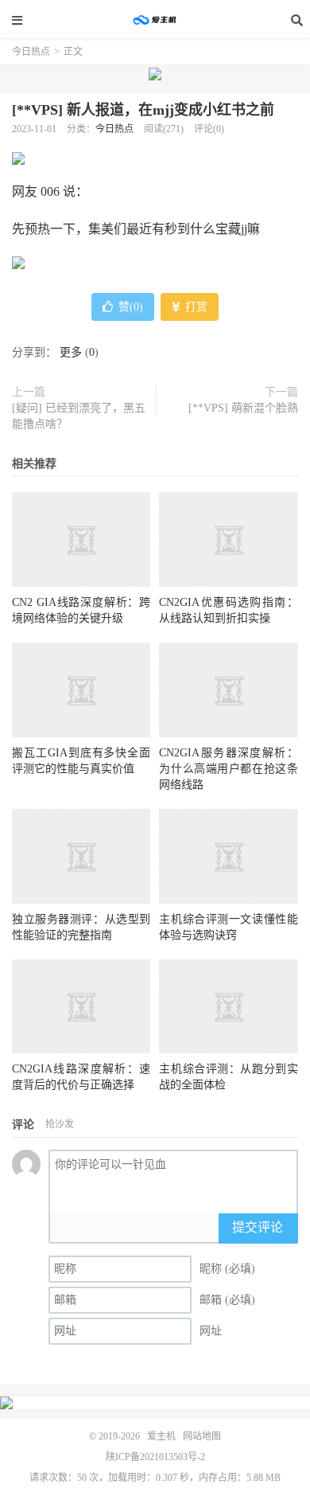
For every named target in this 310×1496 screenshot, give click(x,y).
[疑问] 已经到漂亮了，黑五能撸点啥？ (78, 416)
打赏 (194, 307)
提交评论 (257, 1227)
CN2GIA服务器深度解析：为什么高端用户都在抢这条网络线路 (228, 769)
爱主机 (155, 20)
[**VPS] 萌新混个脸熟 (243, 408)
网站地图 (202, 1436)
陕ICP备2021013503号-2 (155, 1457)
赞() (130, 307)
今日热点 (31, 51)
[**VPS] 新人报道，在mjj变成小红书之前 (143, 110)
